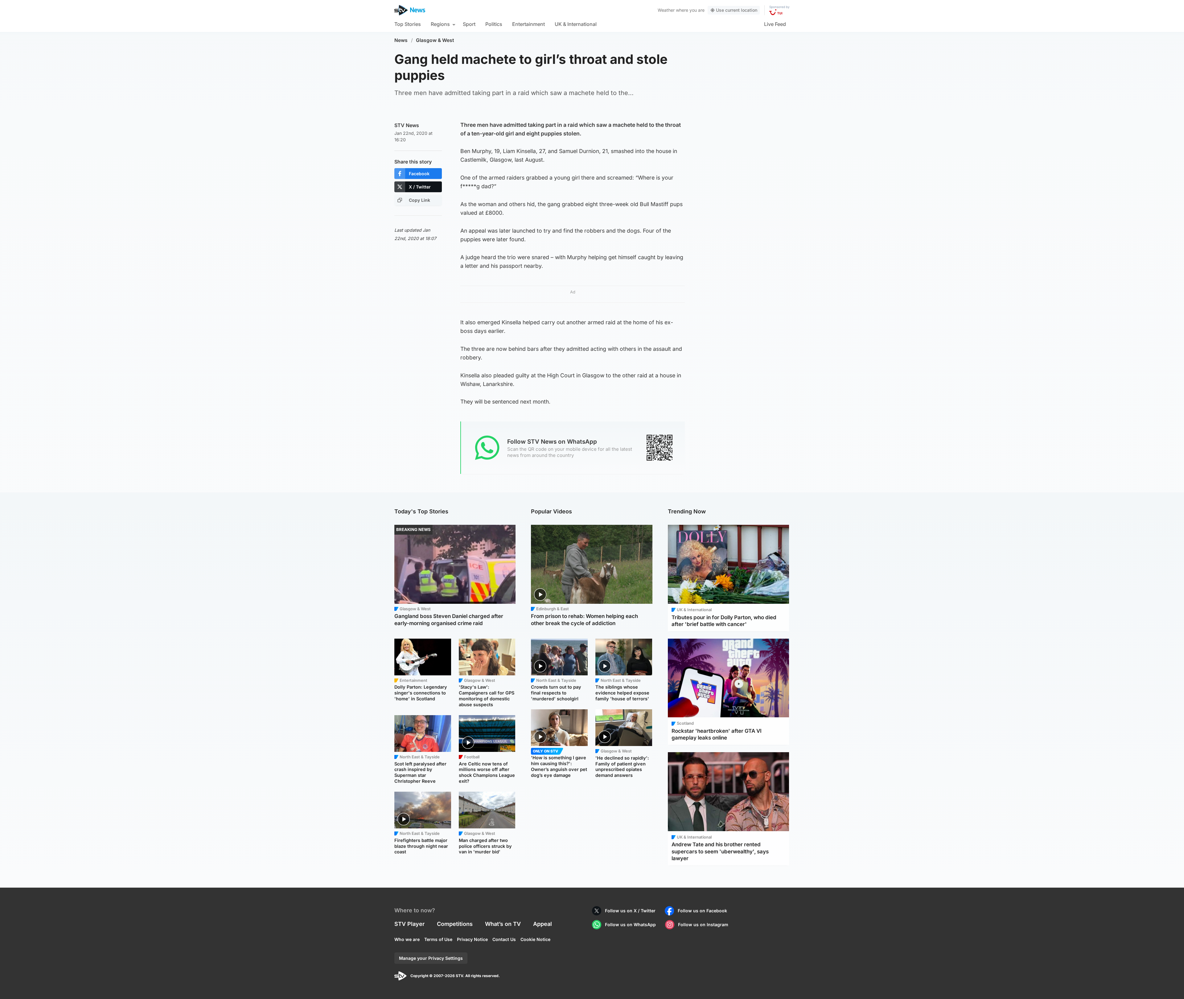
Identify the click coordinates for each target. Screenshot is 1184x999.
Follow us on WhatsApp (630, 924)
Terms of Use (438, 939)
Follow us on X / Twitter (630, 910)
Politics (493, 24)
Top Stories (407, 24)
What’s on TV (503, 924)
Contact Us (504, 939)
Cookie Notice (535, 939)
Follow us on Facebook (702, 910)
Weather (666, 10)
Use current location (736, 10)
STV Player (409, 924)
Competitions (455, 924)
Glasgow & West (435, 40)
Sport (469, 24)
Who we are (407, 939)
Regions (440, 24)
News (401, 40)
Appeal (542, 924)
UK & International (576, 24)
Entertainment (528, 24)
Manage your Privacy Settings (431, 958)
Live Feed (775, 24)
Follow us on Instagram (703, 924)
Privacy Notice (472, 939)
